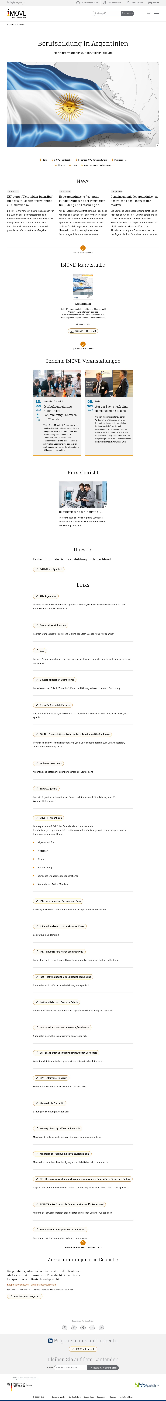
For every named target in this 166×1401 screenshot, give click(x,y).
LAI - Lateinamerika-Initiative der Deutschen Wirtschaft (68, 1052)
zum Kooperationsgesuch (27, 1296)
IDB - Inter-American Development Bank (60, 901)
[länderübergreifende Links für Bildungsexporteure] (83, 1243)
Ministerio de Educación (52, 1103)
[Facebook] (74, 1327)
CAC (42, 650)
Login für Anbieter (126, 1397)
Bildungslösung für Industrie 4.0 (80, 511)
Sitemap (113, 1397)
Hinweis (61, 165)
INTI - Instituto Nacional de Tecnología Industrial (64, 1027)
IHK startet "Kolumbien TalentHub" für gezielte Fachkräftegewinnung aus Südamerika (30, 201)
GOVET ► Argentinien (51, 817)
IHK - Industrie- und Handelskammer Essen (62, 926)
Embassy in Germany (51, 763)
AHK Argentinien (48, 596)
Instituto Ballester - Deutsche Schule (59, 1002)
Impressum (101, 1397)
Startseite (12, 25)
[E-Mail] (101, 1327)
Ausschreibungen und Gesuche (97, 165)
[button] (157, 145)
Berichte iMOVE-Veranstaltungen (93, 160)
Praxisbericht (120, 160)
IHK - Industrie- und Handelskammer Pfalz (61, 951)
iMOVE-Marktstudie (62, 160)
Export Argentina (48, 788)
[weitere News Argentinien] (83, 248)
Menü (149, 13)
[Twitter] (64, 1327)
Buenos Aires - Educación (53, 625)
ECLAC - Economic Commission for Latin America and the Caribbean (75, 734)
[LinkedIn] (92, 1327)
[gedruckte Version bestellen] (83, 344)
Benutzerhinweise (58, 1397)
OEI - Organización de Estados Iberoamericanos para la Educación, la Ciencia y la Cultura (85, 1179)
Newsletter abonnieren (105, 1367)
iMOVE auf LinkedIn (85, 1349)
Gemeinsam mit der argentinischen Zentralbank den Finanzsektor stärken (134, 201)
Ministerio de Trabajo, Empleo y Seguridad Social (64, 1153)
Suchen (129, 13)
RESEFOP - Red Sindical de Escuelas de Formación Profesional (71, 1204)
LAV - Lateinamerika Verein (53, 1077)
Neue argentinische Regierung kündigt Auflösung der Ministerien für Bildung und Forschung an (82, 201)
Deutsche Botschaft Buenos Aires (57, 679)
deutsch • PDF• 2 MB (85, 330)
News (45, 160)
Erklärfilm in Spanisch (51, 569)
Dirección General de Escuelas (55, 705)
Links (74, 165)
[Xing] (83, 1327)
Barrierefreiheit (75, 1397)
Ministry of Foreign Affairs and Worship (60, 1128)
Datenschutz (89, 1397)
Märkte (21, 25)
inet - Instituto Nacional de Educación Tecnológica (65, 976)
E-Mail (50, 1368)
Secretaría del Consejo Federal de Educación (62, 1229)
